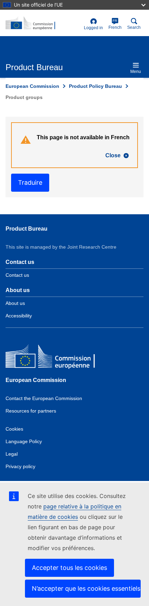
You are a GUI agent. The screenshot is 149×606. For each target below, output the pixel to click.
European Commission (32, 86)
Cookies (14, 429)
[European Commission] (56, 357)
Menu (135, 71)
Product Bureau (26, 229)
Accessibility (19, 315)
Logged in (93, 27)
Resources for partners (31, 411)
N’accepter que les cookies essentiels (86, 588)
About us (15, 303)
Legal (12, 454)
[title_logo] (43, 23)
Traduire (30, 182)
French (115, 24)
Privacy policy (20, 466)
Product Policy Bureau (95, 86)
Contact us (17, 275)
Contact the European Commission (44, 398)
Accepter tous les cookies (69, 567)
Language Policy (24, 441)
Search (134, 27)
